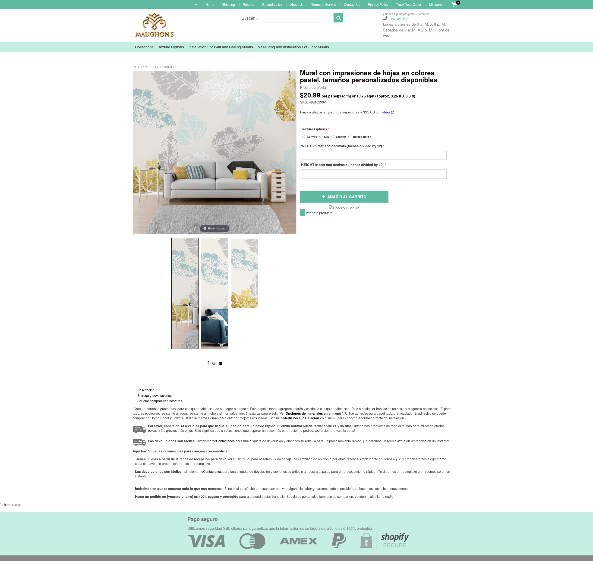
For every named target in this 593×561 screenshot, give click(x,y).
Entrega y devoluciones (154, 395)
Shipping (228, 4)
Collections (144, 47)
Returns (248, 4)
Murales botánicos (161, 67)
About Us (296, 4)
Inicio (137, 67)
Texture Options (171, 47)
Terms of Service (323, 4)
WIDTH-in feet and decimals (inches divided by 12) (341, 145)
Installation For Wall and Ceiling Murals (221, 47)
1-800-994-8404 (398, 18)
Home (209, 4)
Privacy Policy (378, 4)
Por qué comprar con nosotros (159, 400)
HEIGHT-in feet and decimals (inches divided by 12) (342, 164)
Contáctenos (212, 471)
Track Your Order (408, 4)
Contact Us (352, 4)
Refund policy (272, 4)
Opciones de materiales (304, 413)
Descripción (146, 390)
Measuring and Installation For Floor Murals (293, 47)
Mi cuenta (436, 4)
